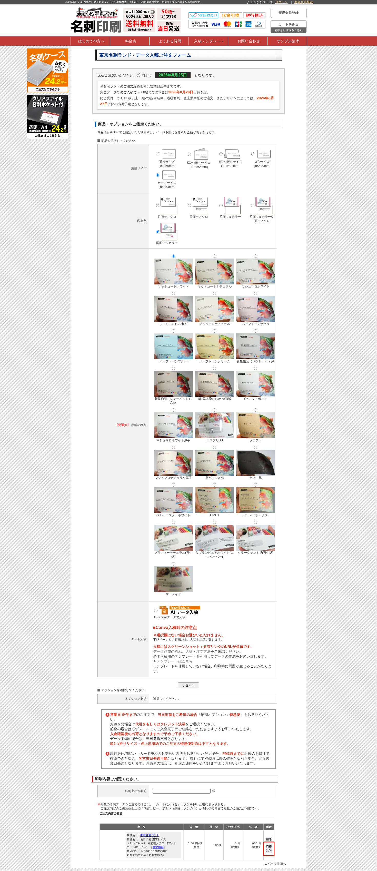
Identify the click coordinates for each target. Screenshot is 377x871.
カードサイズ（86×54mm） (167, 185)
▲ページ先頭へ (275, 864)
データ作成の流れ (167, 651)
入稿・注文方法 (198, 651)
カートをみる (288, 27)
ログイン (281, 2)
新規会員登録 (303, 2)
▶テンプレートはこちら (173, 661)
